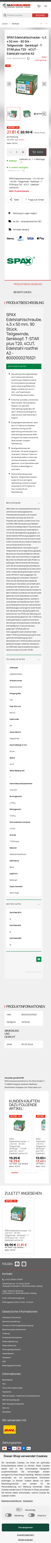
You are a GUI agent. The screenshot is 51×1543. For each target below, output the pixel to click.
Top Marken (6, 1392)
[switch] (19, 1509)
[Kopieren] (28, 58)
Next (44, 84)
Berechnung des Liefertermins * (14, 1329)
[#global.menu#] (45, 6)
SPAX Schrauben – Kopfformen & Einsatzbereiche (21, 1396)
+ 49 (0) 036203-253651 (13, 1279)
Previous (9, 84)
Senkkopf (15, 24)
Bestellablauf (7, 1380)
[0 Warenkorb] (39, 6)
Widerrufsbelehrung (10, 1341)
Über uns (5, 1408)
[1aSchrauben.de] (16, 6)
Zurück (5, 24)
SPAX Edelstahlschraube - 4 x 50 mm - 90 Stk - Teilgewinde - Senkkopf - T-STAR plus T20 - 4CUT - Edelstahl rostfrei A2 (19, 1146)
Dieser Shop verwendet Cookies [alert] (25, 1456)
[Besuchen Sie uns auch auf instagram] (24, 1264)
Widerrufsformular (9, 1345)
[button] (19, 1125)
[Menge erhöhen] (23, 152)
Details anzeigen (25, 1539)
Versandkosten (8, 1353)
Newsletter (6, 1412)
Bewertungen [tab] (22, 292)
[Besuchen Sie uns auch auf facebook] (17, 1264)
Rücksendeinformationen (12, 1337)
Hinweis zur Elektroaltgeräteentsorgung (17, 1325)
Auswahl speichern (25, 1534)
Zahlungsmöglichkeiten (11, 1349)
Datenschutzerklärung (11, 1321)
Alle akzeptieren (25, 1527)
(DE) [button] (21, 162)
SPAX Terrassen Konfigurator (13, 1404)
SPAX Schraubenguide (10, 1400)
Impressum (6, 1357)
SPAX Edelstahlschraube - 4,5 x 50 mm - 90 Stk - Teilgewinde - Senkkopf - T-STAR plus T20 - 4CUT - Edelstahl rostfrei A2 (18, 1235)
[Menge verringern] (10, 152)
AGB (4, 1361)
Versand (21, 140)
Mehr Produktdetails (19, 191)
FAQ (4, 1384)
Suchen (40, 15)
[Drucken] (38, 959)
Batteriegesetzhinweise (11, 1365)
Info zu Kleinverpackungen (12, 1388)
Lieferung (6, 1333)
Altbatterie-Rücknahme (11, 1317)
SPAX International (40, 58)
